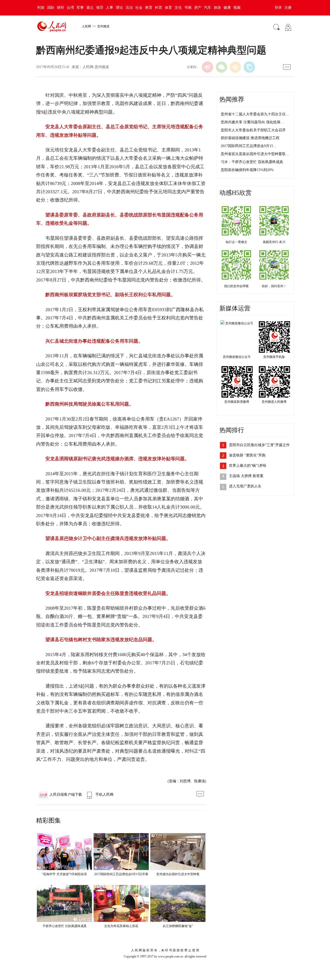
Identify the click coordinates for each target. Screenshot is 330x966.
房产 (197, 8)
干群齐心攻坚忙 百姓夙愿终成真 (65, 926)
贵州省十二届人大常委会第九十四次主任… (255, 114)
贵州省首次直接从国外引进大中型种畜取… (255, 154)
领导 (99, 8)
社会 (139, 8)
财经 (60, 8)
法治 (129, 8)
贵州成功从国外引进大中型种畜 (178, 874)
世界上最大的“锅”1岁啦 (247, 466)
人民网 (86, 26)
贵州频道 (103, 26)
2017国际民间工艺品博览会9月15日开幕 (121, 874)
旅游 (217, 8)
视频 (237, 8)
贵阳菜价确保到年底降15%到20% (247, 170)
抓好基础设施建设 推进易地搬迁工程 (250, 138)
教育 (148, 8)
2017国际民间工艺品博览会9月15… (249, 146)
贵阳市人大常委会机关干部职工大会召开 (253, 130)
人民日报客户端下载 (66, 794)
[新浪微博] (207, 67)
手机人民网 (104, 794)
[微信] (221, 67)
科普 (158, 8)
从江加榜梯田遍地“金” (178, 926)
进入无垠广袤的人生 (245, 486)
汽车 (207, 8)
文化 (178, 8)
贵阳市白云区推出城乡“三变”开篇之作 (259, 445)
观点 (90, 8)
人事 (109, 8)
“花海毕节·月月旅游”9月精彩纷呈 (64, 874)
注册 (288, 8)
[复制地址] (249, 67)
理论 (119, 8)
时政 (41, 8)
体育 (168, 8)
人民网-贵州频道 (95, 67)
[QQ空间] (235, 67)
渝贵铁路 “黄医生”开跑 (247, 455)
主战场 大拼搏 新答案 (246, 476)
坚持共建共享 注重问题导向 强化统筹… (252, 122)
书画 (188, 8)
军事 (80, 8)
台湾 (70, 8)
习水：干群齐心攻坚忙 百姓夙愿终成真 (252, 162)
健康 (227, 8)
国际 (50, 8)
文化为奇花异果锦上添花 (121, 926)
